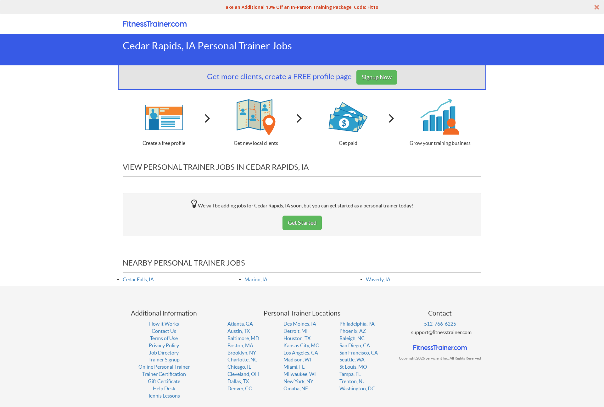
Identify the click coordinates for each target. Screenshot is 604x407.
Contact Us (164, 331)
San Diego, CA (354, 345)
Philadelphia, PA (357, 324)
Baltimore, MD (243, 338)
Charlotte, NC (242, 359)
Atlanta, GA (240, 324)
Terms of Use (164, 338)
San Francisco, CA (358, 352)
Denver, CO (240, 388)
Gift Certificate (164, 381)
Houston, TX (296, 338)
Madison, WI (297, 359)
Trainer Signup (164, 359)
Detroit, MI (295, 331)
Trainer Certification (164, 374)
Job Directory (164, 352)
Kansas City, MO (301, 345)
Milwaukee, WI (299, 374)
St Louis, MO (353, 367)
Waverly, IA (378, 279)
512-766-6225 (440, 324)
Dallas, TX (238, 381)
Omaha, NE (295, 388)
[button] (302, 7)
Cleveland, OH (243, 374)
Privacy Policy (164, 345)
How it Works (164, 324)
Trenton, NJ (352, 381)
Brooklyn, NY (241, 352)
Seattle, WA (352, 359)
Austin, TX (238, 331)
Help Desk (164, 388)
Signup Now (377, 77)
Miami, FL (294, 367)
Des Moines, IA (299, 324)
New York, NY (298, 381)
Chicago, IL (239, 367)
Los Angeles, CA (300, 352)
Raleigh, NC (352, 338)
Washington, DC (357, 388)
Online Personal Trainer (164, 367)
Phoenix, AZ (352, 331)
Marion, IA (255, 279)
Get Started (302, 222)
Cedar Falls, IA (138, 279)
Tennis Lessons (164, 396)
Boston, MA (240, 345)
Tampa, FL (350, 374)
